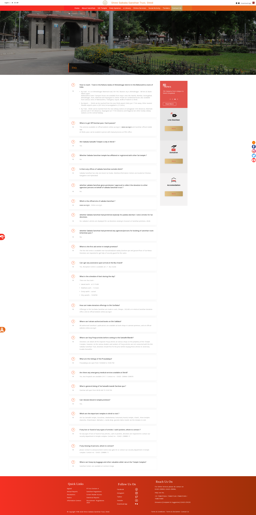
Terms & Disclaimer (173, 511)
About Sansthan (88, 8)
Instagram (120, 493)
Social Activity (154, 8)
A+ (18, 3)
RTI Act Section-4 (92, 488)
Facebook (120, 489)
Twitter (119, 497)
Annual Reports (72, 491)
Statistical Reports (92, 497)
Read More (170, 104)
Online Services (139, 8)
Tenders (166, 8)
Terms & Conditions (158, 511)
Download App (245, 3)
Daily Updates (115, 8)
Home (77, 8)
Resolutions (71, 494)
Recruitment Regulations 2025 (95, 500)
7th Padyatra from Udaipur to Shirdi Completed (173, 92)
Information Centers (74, 500)
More (174, 128)
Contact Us (176, 8)
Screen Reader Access (94, 494)
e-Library (127, 8)
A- (13, 3)
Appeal (69, 488)
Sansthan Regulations (94, 491)
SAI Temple (102, 8)
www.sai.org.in (127, 127)
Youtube (120, 500)
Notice (69, 497)
